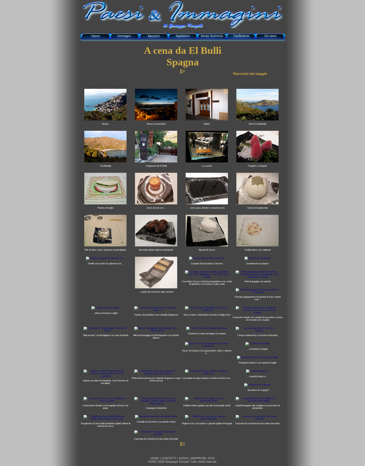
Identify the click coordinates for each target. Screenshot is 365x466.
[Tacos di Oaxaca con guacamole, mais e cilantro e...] (206, 346)
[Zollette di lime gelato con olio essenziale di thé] (206, 401)
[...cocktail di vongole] (257, 343)
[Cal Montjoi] (105, 163)
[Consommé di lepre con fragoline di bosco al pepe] (105, 401)
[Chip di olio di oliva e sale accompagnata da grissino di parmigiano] (105, 247)
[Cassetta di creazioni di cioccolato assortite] (257, 418)
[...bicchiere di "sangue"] (258, 384)
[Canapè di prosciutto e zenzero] (206, 258)
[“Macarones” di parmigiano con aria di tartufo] (105, 330)
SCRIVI (183, 458)
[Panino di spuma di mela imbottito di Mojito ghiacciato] (105, 205)
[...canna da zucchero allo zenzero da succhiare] (156, 289)
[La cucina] (207, 163)
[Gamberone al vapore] (257, 258)
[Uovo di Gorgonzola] (257, 205)
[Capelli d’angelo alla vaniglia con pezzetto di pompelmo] (257, 401)
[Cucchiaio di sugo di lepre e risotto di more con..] (206, 373)
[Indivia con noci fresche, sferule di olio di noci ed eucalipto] (105, 376)
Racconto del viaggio (250, 74)
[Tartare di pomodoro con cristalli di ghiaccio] (156, 310)
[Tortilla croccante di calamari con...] (105, 258)
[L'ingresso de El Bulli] (156, 163)
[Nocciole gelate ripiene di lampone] (156, 247)
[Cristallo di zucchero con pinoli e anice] (156, 416)
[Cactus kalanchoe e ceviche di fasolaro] (257, 330)
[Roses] (105, 121)
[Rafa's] (207, 121)
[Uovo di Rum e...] (156, 205)
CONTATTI (169, 458)
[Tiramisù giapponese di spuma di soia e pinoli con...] (257, 292)
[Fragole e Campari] (257, 163)
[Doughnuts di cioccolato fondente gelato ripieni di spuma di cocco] (105, 418)
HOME (154, 458)
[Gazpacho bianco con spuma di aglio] (257, 357)
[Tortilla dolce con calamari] (257, 247)
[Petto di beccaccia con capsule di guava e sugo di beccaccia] (156, 373)
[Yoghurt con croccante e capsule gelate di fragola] (206, 418)
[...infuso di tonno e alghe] (105, 307)
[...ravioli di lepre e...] (257, 371)
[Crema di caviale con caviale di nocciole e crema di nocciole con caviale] (257, 312)
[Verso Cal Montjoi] (257, 121)
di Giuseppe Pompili (182, 26)
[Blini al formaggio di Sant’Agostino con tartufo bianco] (156, 330)
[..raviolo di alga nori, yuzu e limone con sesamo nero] (207, 205)
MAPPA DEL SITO (202, 458)
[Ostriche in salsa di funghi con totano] (207, 328)
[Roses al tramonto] (156, 121)
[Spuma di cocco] (207, 247)
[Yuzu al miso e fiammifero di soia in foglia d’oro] (206, 310)
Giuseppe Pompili (177, 461)
